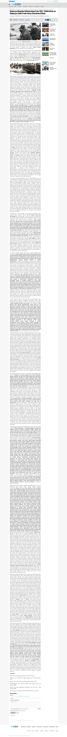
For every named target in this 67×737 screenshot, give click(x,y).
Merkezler (20, 6)
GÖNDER (39, 708)
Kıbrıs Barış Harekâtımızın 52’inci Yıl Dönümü (53, 68)
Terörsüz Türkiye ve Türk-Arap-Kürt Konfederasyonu (53, 30)
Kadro (15, 6)
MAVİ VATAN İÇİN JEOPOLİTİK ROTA (53, 39)
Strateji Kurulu (45, 726)
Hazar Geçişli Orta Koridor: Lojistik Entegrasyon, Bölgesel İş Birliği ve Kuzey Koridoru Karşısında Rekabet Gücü (53, 63)
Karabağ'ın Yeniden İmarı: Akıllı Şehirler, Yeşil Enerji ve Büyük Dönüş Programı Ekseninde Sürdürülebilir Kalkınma (53, 53)
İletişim (51, 1)
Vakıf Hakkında (23, 726)
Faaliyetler (25, 6)
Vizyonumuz (34, 726)
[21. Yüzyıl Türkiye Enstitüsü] (14, 726)
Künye (48, 1)
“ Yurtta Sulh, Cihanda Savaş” (52, 35)
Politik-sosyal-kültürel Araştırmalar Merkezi (21, 9)
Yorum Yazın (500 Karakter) (14, 700)
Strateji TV (31, 6)
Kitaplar (42, 6)
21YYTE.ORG (12, 9)
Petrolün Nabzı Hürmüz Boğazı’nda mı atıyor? (53, 24)
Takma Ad (11, 695)
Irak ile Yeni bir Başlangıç (52, 49)
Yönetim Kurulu (39, 726)
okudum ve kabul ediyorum (19, 708)
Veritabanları (36, 6)
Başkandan (29, 726)
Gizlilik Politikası (52, 726)
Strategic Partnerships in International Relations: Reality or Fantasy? (53, 44)
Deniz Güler (52, 57)
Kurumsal (11, 6)
